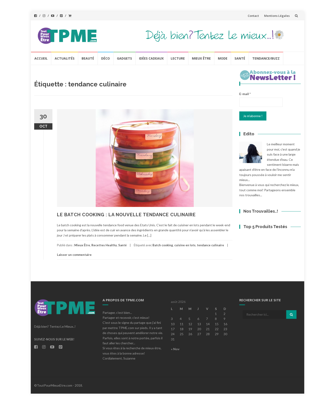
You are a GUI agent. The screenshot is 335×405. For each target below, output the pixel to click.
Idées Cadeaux (151, 58)
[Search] (291, 314)
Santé (239, 58)
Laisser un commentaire (74, 255)
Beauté (88, 58)
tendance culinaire (210, 245)
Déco (105, 58)
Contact (253, 16)
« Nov (175, 349)
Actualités (65, 58)
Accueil (41, 58)
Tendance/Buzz (266, 58)
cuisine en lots (185, 245)
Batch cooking (162, 245)
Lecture (178, 58)
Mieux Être (201, 58)
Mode (222, 58)
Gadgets (124, 58)
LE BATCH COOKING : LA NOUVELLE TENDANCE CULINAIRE (126, 214)
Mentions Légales (277, 16)
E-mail (245, 94)
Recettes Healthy (104, 245)
